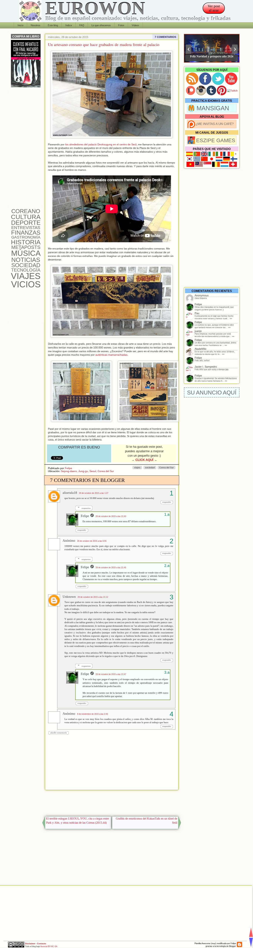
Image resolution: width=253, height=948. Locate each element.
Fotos (121, 25)
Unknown (69, 596)
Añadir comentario (58, 733)
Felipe (68, 468)
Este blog (53, 25)
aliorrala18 (70, 493)
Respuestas (86, 508)
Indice (68, 25)
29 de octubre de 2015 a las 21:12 (93, 597)
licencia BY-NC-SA (49, 946)
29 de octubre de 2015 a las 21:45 (111, 567)
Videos (135, 25)
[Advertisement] (111, 802)
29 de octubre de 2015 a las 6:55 (91, 541)
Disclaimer (30, 943)
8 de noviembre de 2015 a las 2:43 (92, 714)
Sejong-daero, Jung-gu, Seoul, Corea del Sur (87, 471)
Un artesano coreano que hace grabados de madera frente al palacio (103, 44)
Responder (166, 502)
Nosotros (35, 25)
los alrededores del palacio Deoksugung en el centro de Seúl (101, 144)
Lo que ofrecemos (101, 25)
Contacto (41, 943)
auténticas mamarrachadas (111, 354)
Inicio (20, 25)
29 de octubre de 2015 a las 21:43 (111, 516)
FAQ (81, 25)
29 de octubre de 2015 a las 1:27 (93, 493)
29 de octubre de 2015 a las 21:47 (111, 674)
